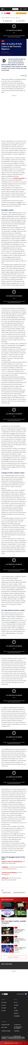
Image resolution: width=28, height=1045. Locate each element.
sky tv (15, 1002)
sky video (3, 1007)
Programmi (17, 1016)
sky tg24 (3, 1005)
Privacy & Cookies (9, 1037)
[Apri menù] (2, 13)
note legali (4, 1027)
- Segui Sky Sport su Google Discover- (12, 861)
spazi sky (16, 1013)
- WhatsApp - (5, 867)
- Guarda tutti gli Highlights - (9, 872)
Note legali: (3, 1021)
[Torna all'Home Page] (7, 13)
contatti (23, 1038)
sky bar (16, 1010)
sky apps (16, 1005)
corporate (16, 1031)
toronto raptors (19, 892)
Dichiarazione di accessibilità (18, 1027)
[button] (11, 1043)
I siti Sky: (3, 999)
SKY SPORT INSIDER (21, 13)
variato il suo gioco (19, 178)
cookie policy (17, 1024)
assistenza (19, 1038)
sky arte (3, 1010)
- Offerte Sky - (5, 878)
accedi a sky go (20, 994)
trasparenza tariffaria (12, 1038)
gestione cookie (5, 1024)
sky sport (3, 1002)
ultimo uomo (6, 892)
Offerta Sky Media (5, 1031)
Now (15, 1007)
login (25, 9)
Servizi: (15, 999)
